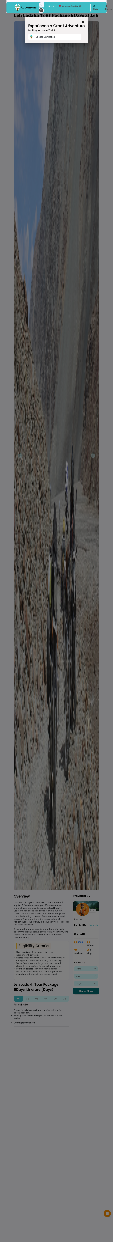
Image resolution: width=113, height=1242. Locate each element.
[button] (85, 6)
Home (51, 6)
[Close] (83, 22)
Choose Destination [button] (72, 6)
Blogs (95, 8)
